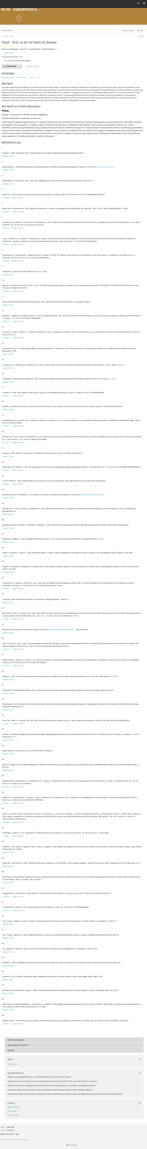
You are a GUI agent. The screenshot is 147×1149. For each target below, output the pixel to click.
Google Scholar (8, 156)
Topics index (12, 1111)
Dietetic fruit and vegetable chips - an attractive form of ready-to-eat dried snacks (39, 1077)
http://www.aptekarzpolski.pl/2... (92, 495)
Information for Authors (18, 1045)
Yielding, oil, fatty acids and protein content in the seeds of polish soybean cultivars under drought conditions (50, 1090)
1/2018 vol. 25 (7, 30)
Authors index (13, 1115)
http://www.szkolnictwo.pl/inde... (62, 630)
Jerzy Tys (23, 49)
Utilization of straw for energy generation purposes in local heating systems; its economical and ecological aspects (52, 1085)
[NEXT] (143, 37)
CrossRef (5, 198)
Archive (11, 1050)
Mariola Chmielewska (10, 49)
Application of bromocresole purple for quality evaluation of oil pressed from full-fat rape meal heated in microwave (52, 1081)
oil (39, 77)
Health (32, 77)
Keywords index (14, 1107)
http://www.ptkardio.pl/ (106, 167)
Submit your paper (16, 1040)
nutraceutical (21, 77)
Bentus (26, 1139)
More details (9, 53)
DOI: (17, 61)
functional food (7, 77)
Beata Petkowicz (49, 49)
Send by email (12, 1064)
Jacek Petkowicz (35, 49)
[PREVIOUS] (140, 37)
